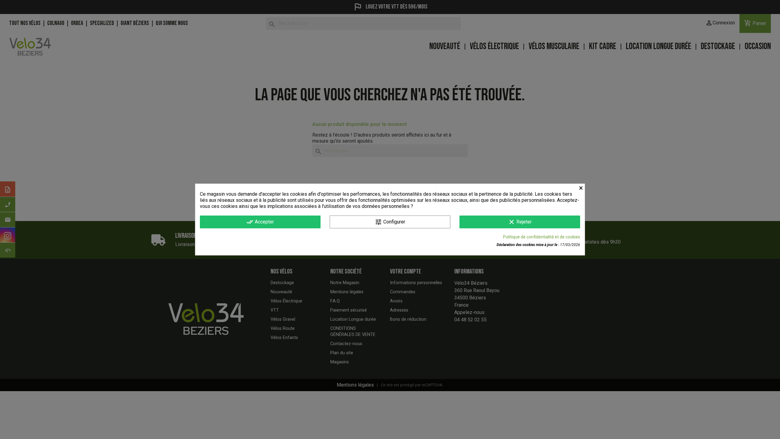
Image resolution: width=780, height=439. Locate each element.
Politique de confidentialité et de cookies (541, 236)
